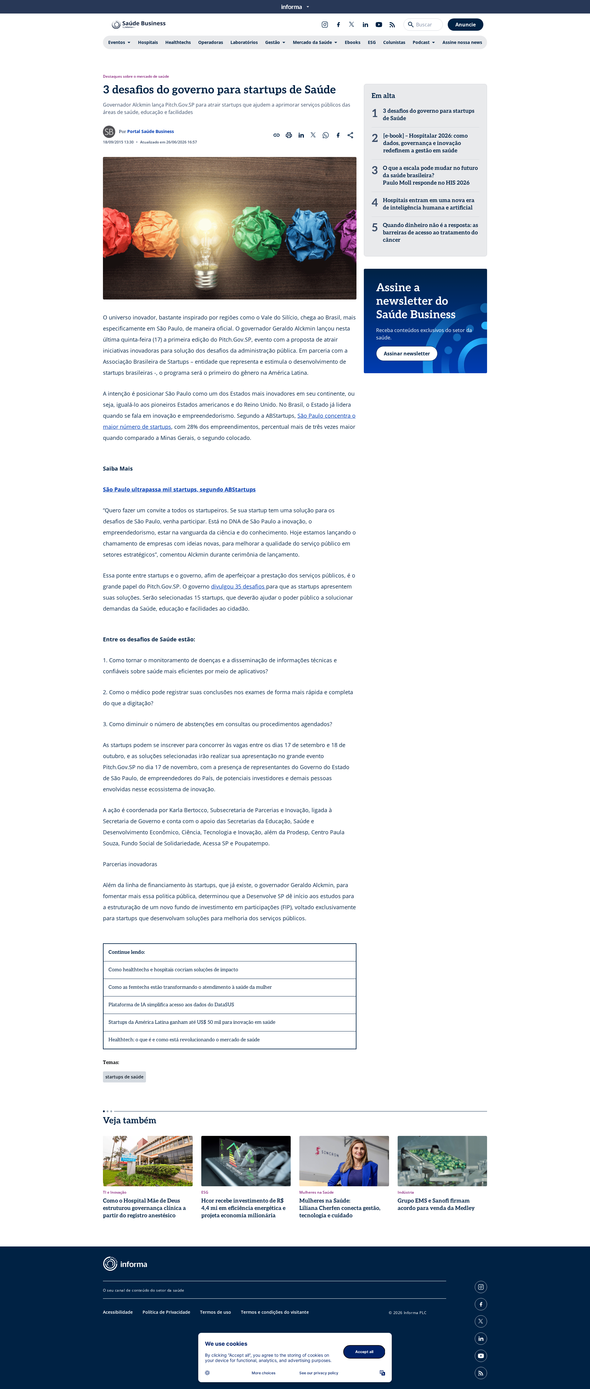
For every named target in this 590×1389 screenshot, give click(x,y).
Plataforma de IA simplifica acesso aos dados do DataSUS (171, 1005)
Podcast (421, 42)
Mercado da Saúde (312, 42)
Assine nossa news (462, 42)
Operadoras (210, 42)
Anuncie (465, 24)
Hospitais (148, 42)
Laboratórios (244, 42)
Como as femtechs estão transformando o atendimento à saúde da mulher (190, 987)
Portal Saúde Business (150, 131)
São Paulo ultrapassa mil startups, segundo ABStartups (179, 489)
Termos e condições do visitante (275, 1312)
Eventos (116, 42)
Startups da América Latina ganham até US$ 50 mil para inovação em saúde (191, 1022)
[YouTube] (379, 24)
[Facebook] (338, 24)
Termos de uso (215, 1312)
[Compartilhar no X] (313, 135)
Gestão (272, 42)
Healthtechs (178, 42)
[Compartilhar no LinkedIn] (301, 135)
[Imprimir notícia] (289, 135)
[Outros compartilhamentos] (350, 135)
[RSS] (392, 24)
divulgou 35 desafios (238, 586)
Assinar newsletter (407, 353)
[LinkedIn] (365, 24)
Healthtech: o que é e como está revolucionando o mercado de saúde (184, 1040)
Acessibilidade (118, 1312)
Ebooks (352, 42)
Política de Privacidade (166, 1312)
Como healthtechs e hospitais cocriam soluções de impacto (173, 970)
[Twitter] (352, 24)
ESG (372, 42)
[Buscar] (411, 24)
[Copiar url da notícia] (276, 135)
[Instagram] (325, 24)
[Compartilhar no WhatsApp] (326, 135)
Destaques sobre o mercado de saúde (136, 76)
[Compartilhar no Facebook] (338, 135)
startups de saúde (124, 1077)
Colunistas (394, 42)
